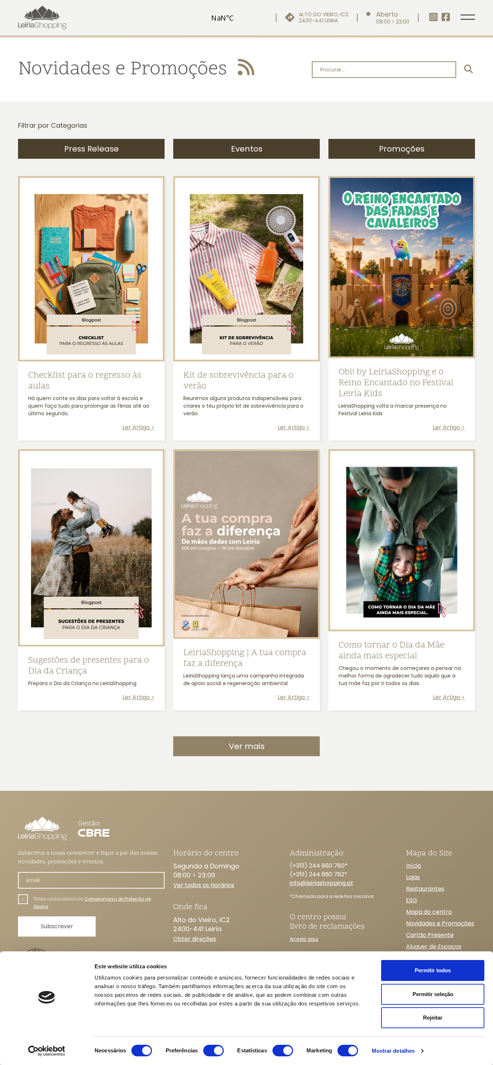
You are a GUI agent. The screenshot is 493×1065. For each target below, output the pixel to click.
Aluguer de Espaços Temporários (433, 950)
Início (413, 866)
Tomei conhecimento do (92, 903)
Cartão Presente (430, 935)
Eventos (246, 148)
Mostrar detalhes (393, 1051)
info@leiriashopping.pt (321, 883)
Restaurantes (425, 889)
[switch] (213, 1050)
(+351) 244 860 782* (318, 874)
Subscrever (57, 926)
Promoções (401, 148)
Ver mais (247, 746)
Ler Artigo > (138, 427)
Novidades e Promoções (440, 923)
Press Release (91, 148)
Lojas (413, 877)
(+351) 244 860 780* (319, 866)
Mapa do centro (429, 912)
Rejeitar (432, 1017)
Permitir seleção (433, 994)
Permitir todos (433, 970)
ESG (411, 900)
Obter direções (194, 939)
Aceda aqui (304, 939)
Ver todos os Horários (203, 885)
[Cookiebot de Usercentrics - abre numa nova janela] (46, 1051)
